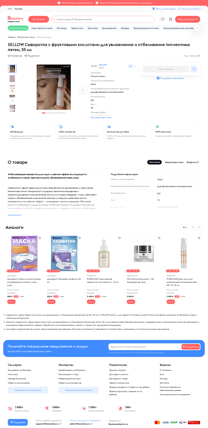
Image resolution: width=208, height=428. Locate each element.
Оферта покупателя (119, 383)
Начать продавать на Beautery (85, 420)
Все (184, 227)
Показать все (14, 215)
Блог (162, 374)
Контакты (164, 383)
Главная (11, 37)
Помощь (164, 378)
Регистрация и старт (68, 374)
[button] (197, 28)
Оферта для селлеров (19, 383)
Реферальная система (69, 378)
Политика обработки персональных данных (170, 388)
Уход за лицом (44, 37)
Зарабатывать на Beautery (71, 370)
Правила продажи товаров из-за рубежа (125, 393)
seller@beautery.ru (80, 423)
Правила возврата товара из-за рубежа (129, 387)
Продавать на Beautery (19, 370)
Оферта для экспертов (69, 383)
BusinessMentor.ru (118, 424)
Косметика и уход (26, 37)
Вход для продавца (166, 9)
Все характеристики (101, 117)
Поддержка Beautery (172, 78)
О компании (165, 370)
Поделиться (33, 55)
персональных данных (155, 352)
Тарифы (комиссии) (17, 378)
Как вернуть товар (118, 378)
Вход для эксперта (191, 9)
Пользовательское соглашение (175, 394)
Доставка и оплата (118, 374)
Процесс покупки (117, 370)
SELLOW (103, 65)
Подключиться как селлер (28, 390)
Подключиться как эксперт (78, 390)
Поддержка (19, 422)
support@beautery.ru (47, 423)
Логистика (13, 374)
